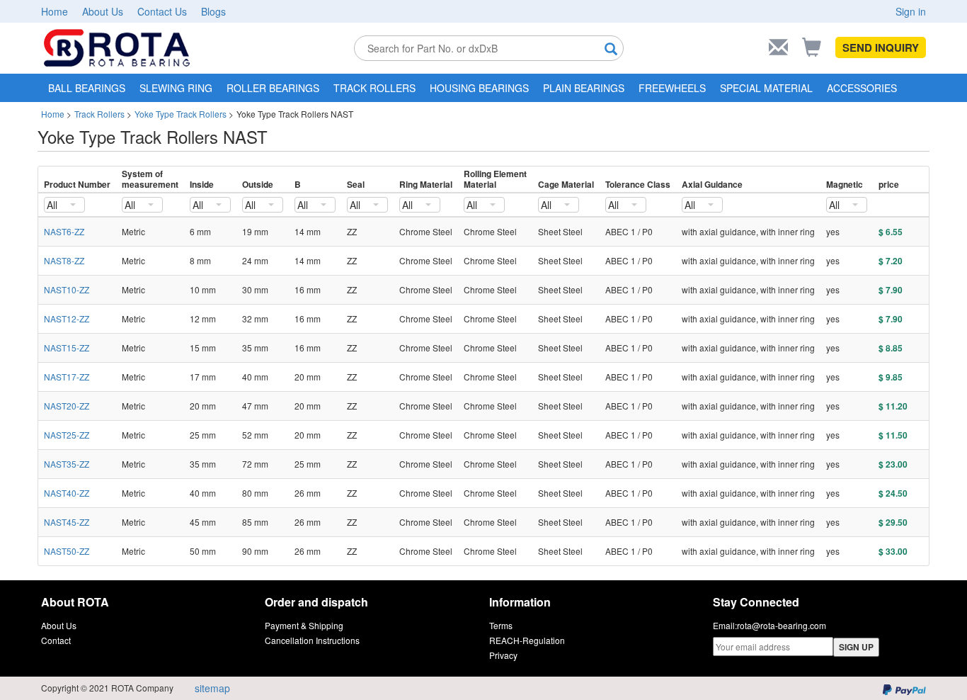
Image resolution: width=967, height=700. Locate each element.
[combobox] (64, 205)
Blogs (213, 11)
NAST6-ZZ (64, 231)
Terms (501, 625)
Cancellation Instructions (312, 640)
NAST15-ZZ (66, 347)
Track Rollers (99, 114)
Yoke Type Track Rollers (181, 114)
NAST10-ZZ (66, 289)
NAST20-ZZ (66, 406)
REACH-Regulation (527, 640)
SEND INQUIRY (880, 47)
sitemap (212, 688)
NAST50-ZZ (66, 551)
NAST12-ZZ (66, 318)
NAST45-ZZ (66, 522)
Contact (56, 640)
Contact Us (162, 11)
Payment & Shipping (304, 625)
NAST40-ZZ (66, 493)
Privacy (503, 655)
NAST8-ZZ (64, 260)
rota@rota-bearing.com (781, 625)
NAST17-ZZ (66, 377)
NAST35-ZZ (66, 464)
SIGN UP (856, 646)
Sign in (911, 11)
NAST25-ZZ (66, 435)
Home (54, 11)
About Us (102, 11)
